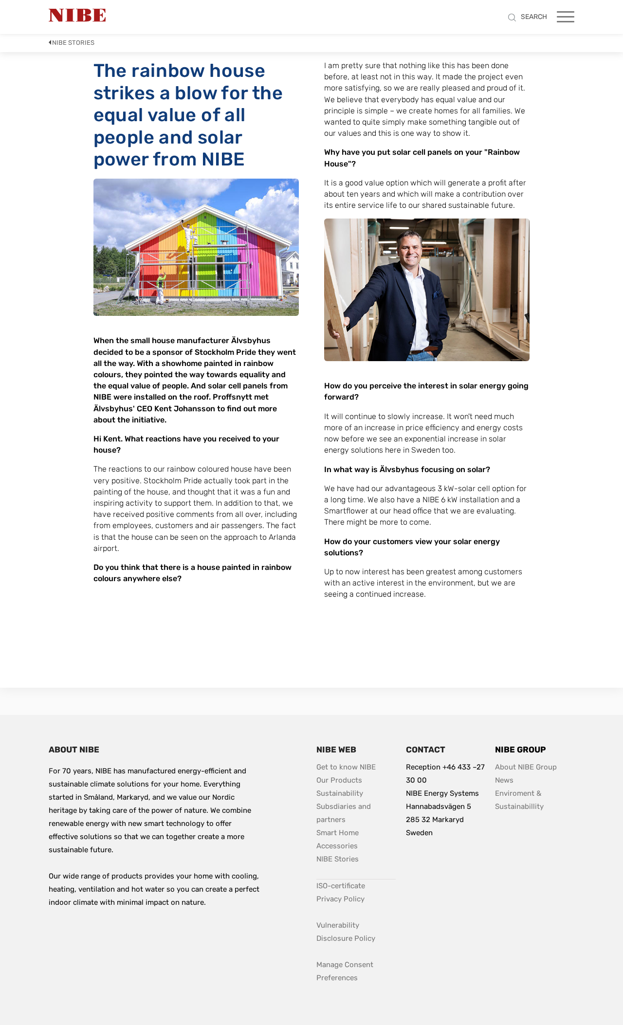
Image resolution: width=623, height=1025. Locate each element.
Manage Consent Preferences (345, 971)
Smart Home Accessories (338, 839)
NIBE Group (520, 749)
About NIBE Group (526, 767)
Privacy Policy (340, 899)
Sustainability (339, 793)
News (504, 780)
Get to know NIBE (346, 767)
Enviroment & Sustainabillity (519, 800)
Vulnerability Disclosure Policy (356, 932)
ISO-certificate (340, 885)
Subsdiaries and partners (344, 813)
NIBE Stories (73, 42)
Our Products (339, 780)
